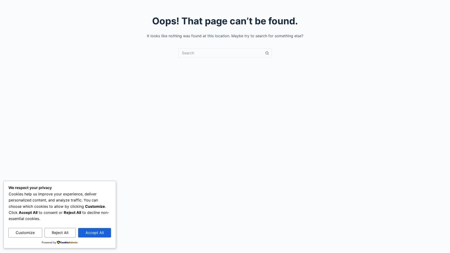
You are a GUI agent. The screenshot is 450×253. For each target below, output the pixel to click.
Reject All (60, 232)
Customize (25, 232)
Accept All (95, 232)
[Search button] (267, 53)
